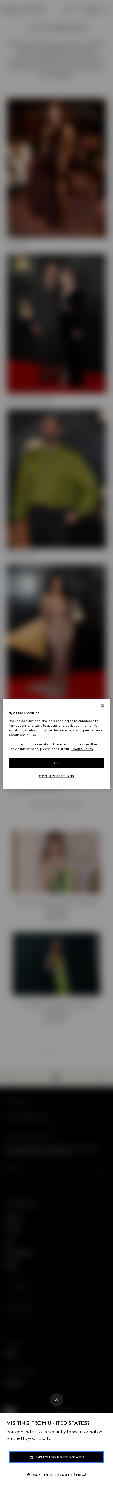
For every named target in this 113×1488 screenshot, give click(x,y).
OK (56, 763)
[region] (56, 744)
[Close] (56, 1400)
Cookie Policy (82, 749)
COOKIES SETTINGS (56, 776)
